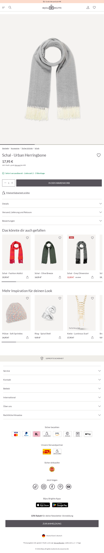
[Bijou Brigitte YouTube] (69, 486)
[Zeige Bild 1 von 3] (17, 144)
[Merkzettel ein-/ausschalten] (27, 238)
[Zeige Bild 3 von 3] (86, 144)
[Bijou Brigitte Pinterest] (60, 486)
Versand (18, 165)
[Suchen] (9, 7)
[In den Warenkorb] (27, 277)
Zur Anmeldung (52, 523)
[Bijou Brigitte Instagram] (44, 486)
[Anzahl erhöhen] (12, 183)
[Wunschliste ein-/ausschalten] (98, 155)
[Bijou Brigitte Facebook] (52, 486)
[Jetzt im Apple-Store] (43, 504)
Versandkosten (59, 543)
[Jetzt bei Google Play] (60, 504)
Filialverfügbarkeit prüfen (18, 193)
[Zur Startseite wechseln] (52, 7)
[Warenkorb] (101, 7)
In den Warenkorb (59, 183)
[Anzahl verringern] (5, 183)
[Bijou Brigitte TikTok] (35, 486)
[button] (87, 7)
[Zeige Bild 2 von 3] (52, 144)
